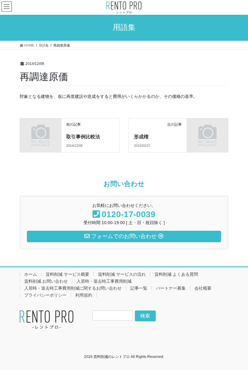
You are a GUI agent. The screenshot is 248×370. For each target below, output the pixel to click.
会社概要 (202, 288)
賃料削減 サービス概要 (67, 274)
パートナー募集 (171, 288)
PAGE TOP (236, 353)
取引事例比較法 (83, 136)
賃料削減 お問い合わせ (46, 281)
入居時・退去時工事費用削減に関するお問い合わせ (73, 288)
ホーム (30, 274)
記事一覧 (138, 288)
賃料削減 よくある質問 (176, 274)
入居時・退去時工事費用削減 (104, 281)
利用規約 (83, 295)
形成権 (141, 136)
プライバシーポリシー (45, 295)
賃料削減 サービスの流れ (122, 274)
